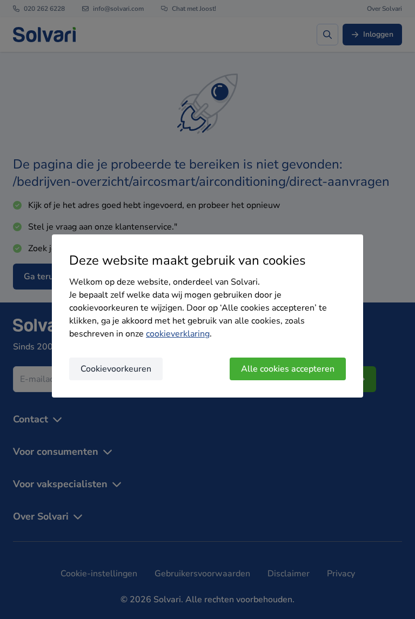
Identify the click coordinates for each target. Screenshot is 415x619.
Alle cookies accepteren (287, 369)
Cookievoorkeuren (116, 369)
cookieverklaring (178, 334)
